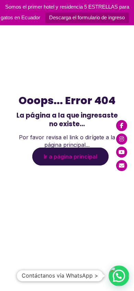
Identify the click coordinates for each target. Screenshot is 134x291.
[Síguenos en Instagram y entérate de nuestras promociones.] (121, 138)
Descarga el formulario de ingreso (87, 17)
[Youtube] (121, 152)
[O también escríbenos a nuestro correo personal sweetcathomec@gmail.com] (121, 165)
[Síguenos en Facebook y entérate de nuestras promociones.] (121, 125)
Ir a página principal (70, 156)
